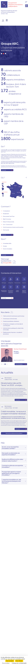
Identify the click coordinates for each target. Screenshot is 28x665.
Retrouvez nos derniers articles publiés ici (14, 433)
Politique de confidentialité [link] (19, 663)
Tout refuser (19, 661)
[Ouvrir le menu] (26, 2)
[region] (14, 45)
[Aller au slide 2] (3, 53)
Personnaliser (6, 663)
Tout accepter (9, 661)
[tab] (1, 364)
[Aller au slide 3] (5, 53)
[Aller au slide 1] (1, 53)
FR (26, 5)
